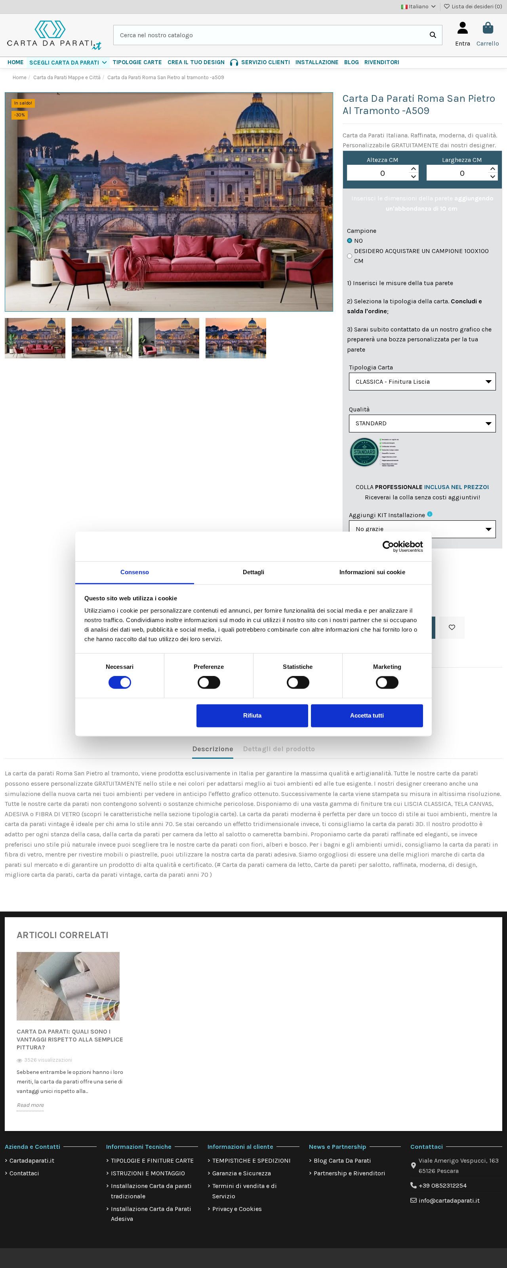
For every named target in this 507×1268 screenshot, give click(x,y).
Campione (361, 230)
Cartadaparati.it (32, 1160)
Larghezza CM (462, 160)
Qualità (359, 409)
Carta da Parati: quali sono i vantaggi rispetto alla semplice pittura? (70, 1039)
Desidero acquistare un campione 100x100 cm (421, 256)
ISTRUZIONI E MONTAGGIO (148, 1173)
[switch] (209, 682)
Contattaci (24, 1173)
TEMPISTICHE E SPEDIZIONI (251, 1160)
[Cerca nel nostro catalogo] (432, 35)
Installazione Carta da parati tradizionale (151, 1191)
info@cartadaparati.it (449, 1200)
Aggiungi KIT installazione (387, 515)
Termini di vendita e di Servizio (244, 1191)
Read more (30, 1105)
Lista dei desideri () (476, 6)
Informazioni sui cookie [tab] (372, 572)
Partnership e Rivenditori (349, 1173)
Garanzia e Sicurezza (241, 1173)
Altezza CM (382, 160)
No (358, 240)
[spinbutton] (382, 173)
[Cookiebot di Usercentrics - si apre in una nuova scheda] (388, 546)
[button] (68, 62)
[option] (71, 1037)
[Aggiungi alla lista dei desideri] (452, 628)
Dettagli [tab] (254, 572)
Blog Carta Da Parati (342, 1160)
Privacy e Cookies (237, 1209)
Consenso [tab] (134, 572)
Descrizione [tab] (212, 748)
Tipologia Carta (371, 367)
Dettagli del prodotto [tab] (279, 748)
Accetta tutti (367, 715)
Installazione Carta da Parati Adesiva (151, 1214)
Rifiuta (252, 715)
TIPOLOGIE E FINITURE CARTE (152, 1160)
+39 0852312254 (443, 1185)
